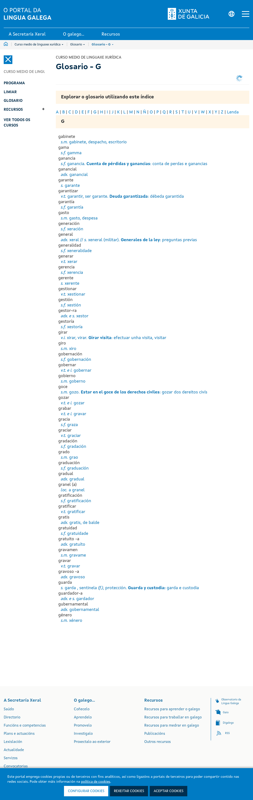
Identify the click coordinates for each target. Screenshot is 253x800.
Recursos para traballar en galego (173, 717)
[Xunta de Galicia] (190, 14)
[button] (245, 14)
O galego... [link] (73, 34)
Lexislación (13, 742)
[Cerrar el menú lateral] (8, 59)
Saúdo (9, 709)
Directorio (12, 717)
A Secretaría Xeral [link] (27, 34)
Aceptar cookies (168, 791)
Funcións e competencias (25, 726)
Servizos (11, 758)
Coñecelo (81, 709)
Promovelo (83, 726)
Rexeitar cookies (129, 791)
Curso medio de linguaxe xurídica (38, 44)
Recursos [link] (111, 34)
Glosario (76, 44)
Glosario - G (101, 44)
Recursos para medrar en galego (171, 726)
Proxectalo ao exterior (92, 742)
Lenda (233, 112)
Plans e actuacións (19, 734)
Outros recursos (157, 742)
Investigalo (83, 734)
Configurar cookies (86, 791)
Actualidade (14, 750)
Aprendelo (83, 717)
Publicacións (154, 734)
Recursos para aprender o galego (172, 709)
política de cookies (95, 781)
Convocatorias (16, 766)
